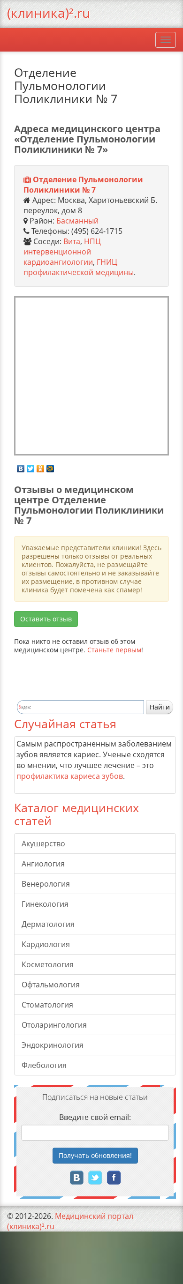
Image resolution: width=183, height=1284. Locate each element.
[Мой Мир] (50, 466)
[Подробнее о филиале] (27, 180)
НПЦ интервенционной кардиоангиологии (62, 251)
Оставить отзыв (46, 618)
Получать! (95, 1155)
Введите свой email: (95, 1117)
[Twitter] (31, 466)
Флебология (44, 1065)
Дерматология (48, 924)
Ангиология (43, 863)
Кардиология (46, 944)
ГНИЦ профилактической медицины (78, 267)
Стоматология (47, 1005)
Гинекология (45, 904)
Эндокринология (53, 1045)
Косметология (48, 964)
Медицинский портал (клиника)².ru (70, 1221)
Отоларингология (54, 1025)
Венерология (46, 884)
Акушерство (43, 843)
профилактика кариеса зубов (69, 776)
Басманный (77, 221)
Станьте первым (114, 649)
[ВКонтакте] (21, 466)
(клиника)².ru (48, 13)
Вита (71, 241)
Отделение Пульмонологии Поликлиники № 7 (83, 184)
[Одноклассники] (41, 466)
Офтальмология (51, 984)
